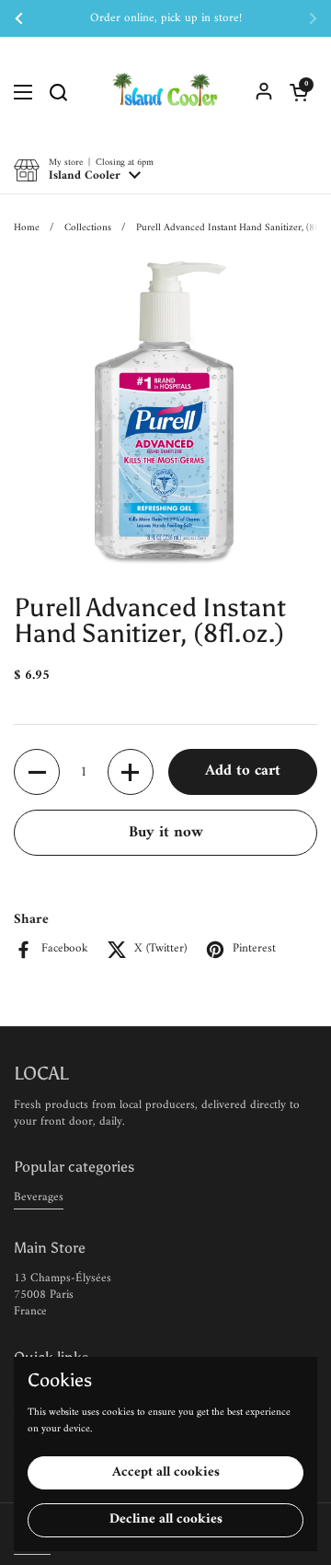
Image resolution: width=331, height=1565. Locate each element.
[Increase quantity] (131, 772)
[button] (298, 92)
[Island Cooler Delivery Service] (165, 92)
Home (27, 227)
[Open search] (58, 92)
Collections (87, 227)
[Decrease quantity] (37, 772)
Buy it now (166, 833)
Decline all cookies (166, 1519)
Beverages (38, 1197)
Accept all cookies (166, 1472)
